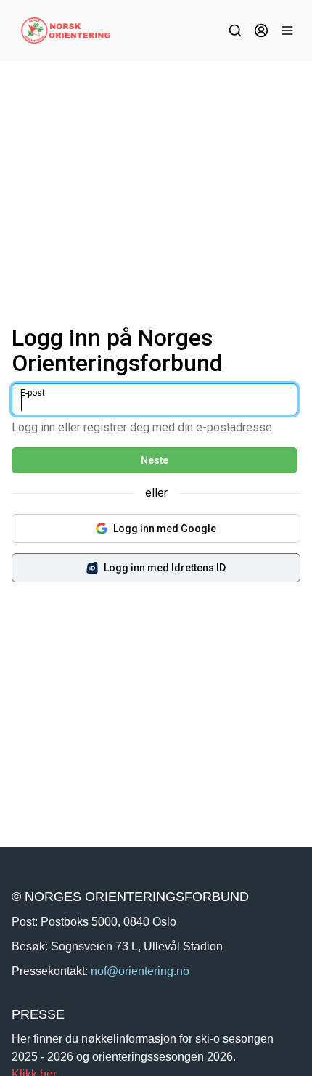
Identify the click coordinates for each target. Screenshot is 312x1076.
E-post (32, 393)
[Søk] (235, 30)
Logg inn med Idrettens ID (165, 568)
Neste (154, 460)
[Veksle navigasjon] (287, 30)
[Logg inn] (261, 30)
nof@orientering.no (140, 970)
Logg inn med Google (164, 528)
